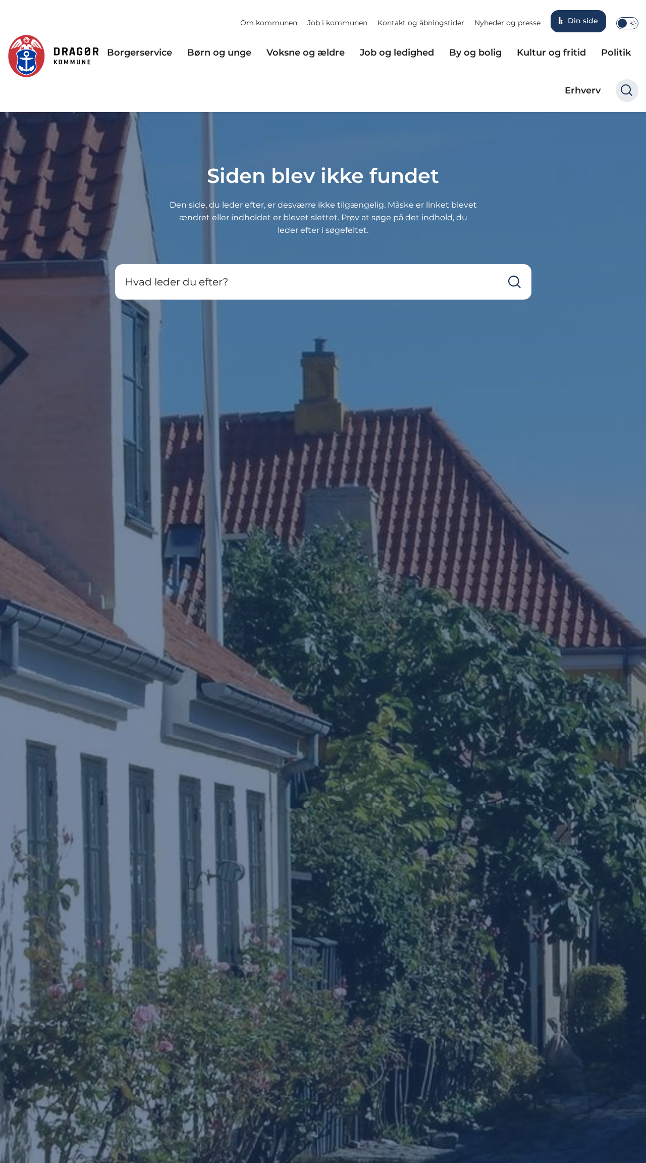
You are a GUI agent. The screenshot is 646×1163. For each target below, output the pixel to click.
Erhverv (583, 90)
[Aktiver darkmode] (627, 23)
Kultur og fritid (551, 52)
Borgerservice (139, 52)
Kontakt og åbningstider (421, 22)
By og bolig (475, 52)
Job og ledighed (397, 52)
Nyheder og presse (507, 22)
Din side (583, 20)
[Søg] (514, 282)
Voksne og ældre (305, 52)
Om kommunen (268, 22)
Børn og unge (219, 52)
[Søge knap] (627, 90)
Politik (616, 52)
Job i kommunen (337, 22)
